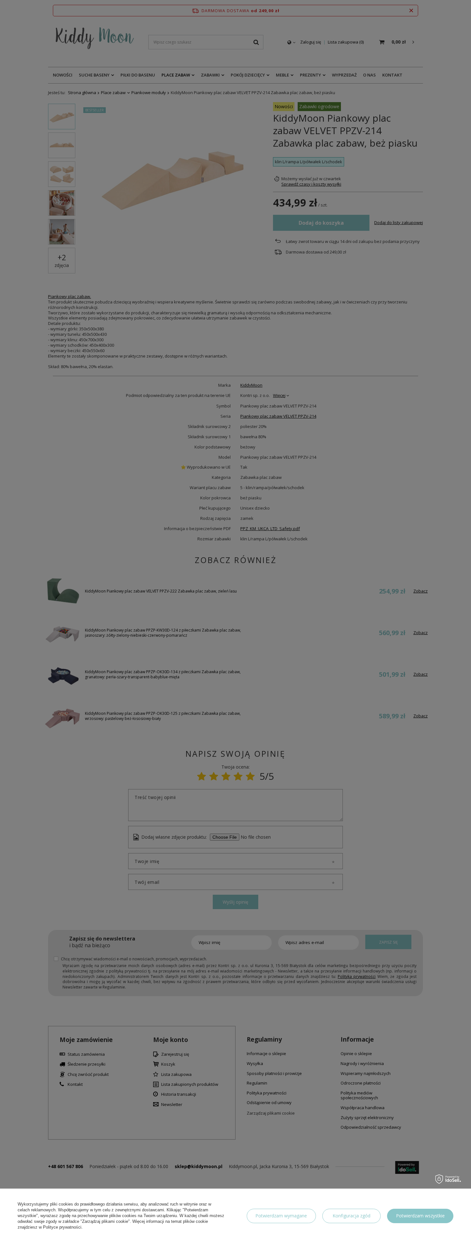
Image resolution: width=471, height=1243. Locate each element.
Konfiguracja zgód (351, 1216)
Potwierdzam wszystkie (420, 1216)
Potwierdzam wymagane (281, 1216)
